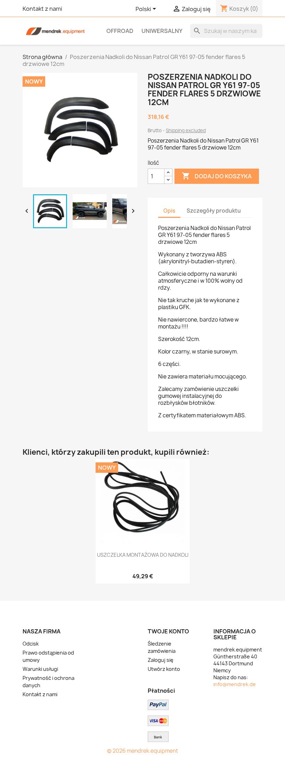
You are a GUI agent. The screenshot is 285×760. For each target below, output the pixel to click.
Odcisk (31, 643)
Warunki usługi (40, 669)
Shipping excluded (186, 130)
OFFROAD (119, 31)
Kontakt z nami (42, 8)
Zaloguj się (160, 660)
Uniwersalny (161, 31)
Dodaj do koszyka (217, 176)
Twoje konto (168, 631)
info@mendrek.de (234, 684)
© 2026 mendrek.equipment (142, 750)
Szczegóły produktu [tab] (214, 210)
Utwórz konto (164, 669)
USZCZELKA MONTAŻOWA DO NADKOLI (142, 555)
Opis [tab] (169, 210)
